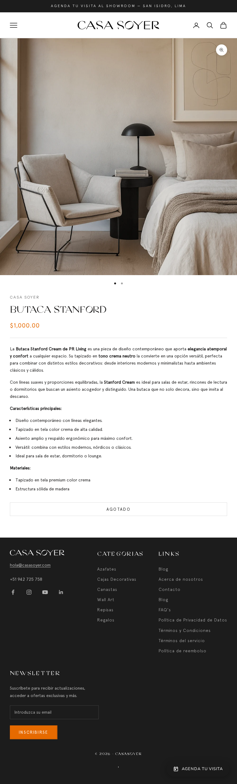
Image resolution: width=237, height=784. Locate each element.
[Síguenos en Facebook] (13, 592)
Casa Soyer (25, 297)
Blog (163, 569)
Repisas (105, 609)
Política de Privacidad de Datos (193, 619)
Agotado (118, 509)
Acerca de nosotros (181, 579)
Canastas (107, 589)
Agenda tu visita (202, 769)
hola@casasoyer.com (30, 565)
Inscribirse (33, 732)
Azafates (106, 569)
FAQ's (165, 609)
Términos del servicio (182, 640)
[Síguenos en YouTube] (45, 592)
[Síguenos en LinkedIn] (61, 592)
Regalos (105, 619)
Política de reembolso (182, 650)
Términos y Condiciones (185, 630)
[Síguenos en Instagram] (29, 592)
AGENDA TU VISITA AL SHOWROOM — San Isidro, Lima (118, 6)
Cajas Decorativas (116, 579)
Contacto (170, 589)
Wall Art (105, 599)
